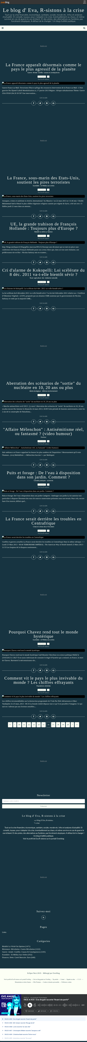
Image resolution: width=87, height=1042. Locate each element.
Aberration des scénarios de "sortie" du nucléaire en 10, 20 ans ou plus (43, 385)
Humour (43, 437)
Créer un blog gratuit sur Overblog (41, 979)
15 (43, 725)
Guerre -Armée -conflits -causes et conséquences (43, 72)
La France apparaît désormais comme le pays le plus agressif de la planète (43, 66)
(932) (17, 955)
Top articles (55, 979)
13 (34, 725)
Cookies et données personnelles (51, 982)
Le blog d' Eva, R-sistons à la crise (43, 10)
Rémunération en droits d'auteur (23, 982)
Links (4, 932)
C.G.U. (79, 979)
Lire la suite (43, 98)
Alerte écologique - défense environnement (43, 391)
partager (43, 1011)
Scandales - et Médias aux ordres (43, 186)
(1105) (24, 952)
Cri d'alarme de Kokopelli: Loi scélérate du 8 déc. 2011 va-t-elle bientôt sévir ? (43, 272)
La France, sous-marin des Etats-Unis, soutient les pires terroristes (43, 180)
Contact (62, 979)
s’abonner (31, 1011)
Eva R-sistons (41, 839)
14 (39, 725)
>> (77, 725)
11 (24, 725)
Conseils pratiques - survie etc (43, 480)
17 (53, 725)
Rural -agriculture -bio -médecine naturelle (43, 278)
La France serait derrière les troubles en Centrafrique (43, 521)
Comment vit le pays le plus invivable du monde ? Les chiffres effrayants (43, 680)
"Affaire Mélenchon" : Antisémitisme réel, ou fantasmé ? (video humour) (43, 431)
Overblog (56, 973)
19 (63, 725)
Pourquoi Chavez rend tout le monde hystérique (43, 634)
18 (58, 725)
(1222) (21, 949)
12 (29, 725)
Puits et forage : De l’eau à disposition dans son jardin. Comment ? (43, 474)
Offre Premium (37, 982)
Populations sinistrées (43, 686)
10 (19, 725)
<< (10, 725)
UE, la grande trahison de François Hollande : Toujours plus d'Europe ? (43, 226)
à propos (55, 1011)
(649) (18, 957)
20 (68, 725)
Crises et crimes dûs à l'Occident (43, 527)
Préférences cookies (67, 982)
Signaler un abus (71, 979)
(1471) (16, 946)
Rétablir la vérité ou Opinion (43, 232)
